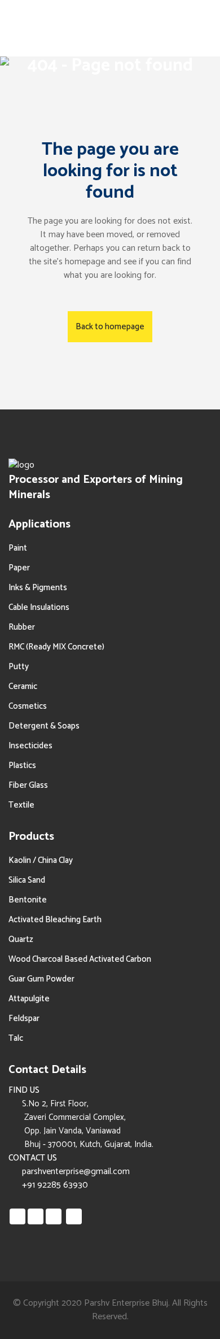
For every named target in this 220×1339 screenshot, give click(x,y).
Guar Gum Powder (41, 979)
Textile (21, 805)
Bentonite (27, 900)
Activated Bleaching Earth (55, 920)
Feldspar (23, 1018)
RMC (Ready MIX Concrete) (56, 647)
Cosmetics (27, 706)
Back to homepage (110, 327)
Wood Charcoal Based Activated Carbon (79, 959)
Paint (17, 548)
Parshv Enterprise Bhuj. (127, 1303)
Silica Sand (26, 880)
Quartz (20, 939)
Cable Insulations (38, 607)
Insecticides (30, 746)
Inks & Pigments (37, 588)
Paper (19, 568)
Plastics (22, 765)
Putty (18, 667)
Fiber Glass (28, 785)
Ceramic (22, 686)
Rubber (21, 627)
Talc (15, 1038)
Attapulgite (29, 999)
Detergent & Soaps (44, 726)
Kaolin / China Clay (40, 860)
